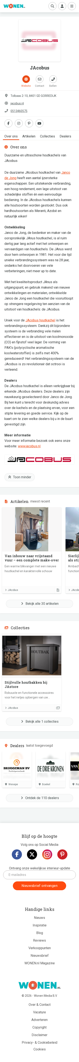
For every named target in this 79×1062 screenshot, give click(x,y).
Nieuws (39, 918)
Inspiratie (40, 925)
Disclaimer (39, 1035)
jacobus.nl (17, 103)
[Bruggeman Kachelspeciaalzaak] (17, 766)
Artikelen (28, 136)
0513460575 (19, 111)
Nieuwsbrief (40, 956)
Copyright (39, 1027)
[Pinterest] (62, 854)
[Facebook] (17, 854)
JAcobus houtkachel (40, 320)
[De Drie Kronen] (50, 766)
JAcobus (13, 590)
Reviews (39, 940)
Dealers (65, 136)
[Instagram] (47, 854)
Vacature (39, 1012)
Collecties (47, 136)
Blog (39, 933)
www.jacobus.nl (29, 446)
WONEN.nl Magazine (39, 963)
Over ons (11, 136)
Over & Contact (40, 1005)
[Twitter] (32, 854)
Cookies (39, 1049)
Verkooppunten (39, 948)
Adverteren (39, 1020)
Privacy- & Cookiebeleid (39, 1043)
